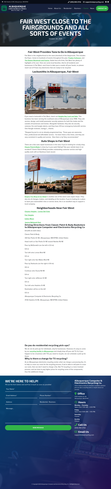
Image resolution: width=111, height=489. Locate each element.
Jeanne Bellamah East (33, 222)
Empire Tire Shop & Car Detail (36, 197)
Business (77, 8)
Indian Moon (29, 219)
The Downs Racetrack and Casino (37, 60)
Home (50, 8)
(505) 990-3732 (75, 2)
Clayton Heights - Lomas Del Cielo (37, 211)
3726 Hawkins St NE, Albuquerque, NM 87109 (15, 2)
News (92, 8)
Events (86, 8)
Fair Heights (29, 215)
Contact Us (102, 8)
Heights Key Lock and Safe (68, 116)
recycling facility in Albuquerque (42, 351)
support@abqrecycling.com (84, 435)
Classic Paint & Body (32, 147)
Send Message (38, 427)
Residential (67, 8)
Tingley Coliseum (74, 58)
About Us (57, 8)
